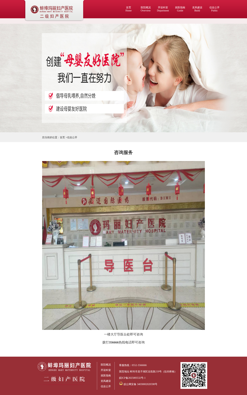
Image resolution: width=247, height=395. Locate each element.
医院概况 (146, 9)
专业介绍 (215, 27)
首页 (128, 9)
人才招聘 (215, 76)
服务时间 (215, 21)
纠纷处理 (215, 70)
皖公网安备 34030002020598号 (140, 384)
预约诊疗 (215, 32)
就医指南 (180, 9)
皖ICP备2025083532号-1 (132, 378)
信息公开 (214, 9)
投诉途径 (215, 65)
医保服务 (215, 38)
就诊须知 (215, 43)
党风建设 (197, 9)
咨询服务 (215, 59)
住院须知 (215, 48)
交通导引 (215, 54)
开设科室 (163, 9)
